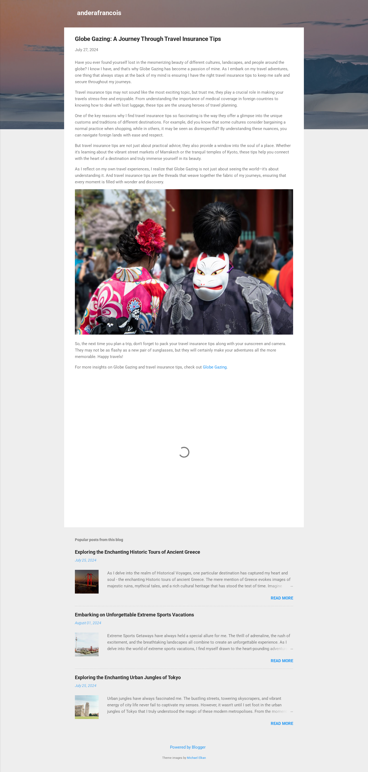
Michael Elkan (196, 758)
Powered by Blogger (187, 747)
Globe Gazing (215, 367)
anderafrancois (99, 13)
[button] (290, 40)
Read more (282, 598)
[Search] (300, 14)
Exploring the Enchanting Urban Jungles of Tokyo (128, 677)
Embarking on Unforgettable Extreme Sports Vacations (134, 614)
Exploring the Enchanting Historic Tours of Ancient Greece (137, 552)
